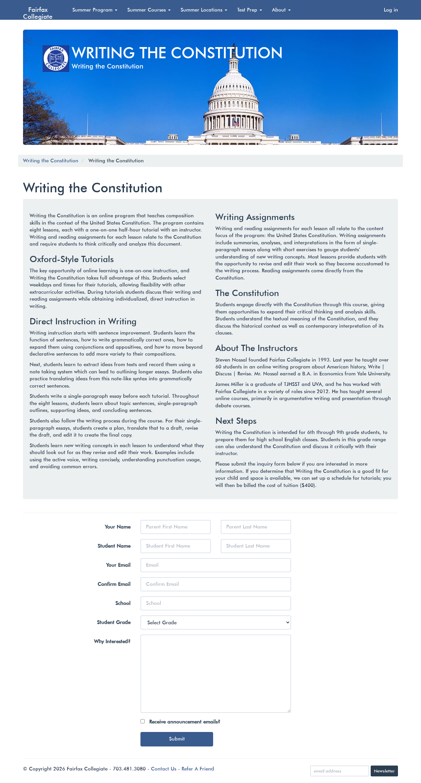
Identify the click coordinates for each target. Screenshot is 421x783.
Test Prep (248, 10)
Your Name (118, 527)
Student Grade (114, 622)
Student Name (114, 546)
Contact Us (163, 769)
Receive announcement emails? (184, 722)
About (279, 10)
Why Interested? (112, 641)
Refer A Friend (198, 769)
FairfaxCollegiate (38, 13)
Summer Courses (147, 10)
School (123, 603)
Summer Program (93, 10)
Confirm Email (114, 584)
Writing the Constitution (50, 161)
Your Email (118, 565)
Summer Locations (202, 10)
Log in (391, 10)
